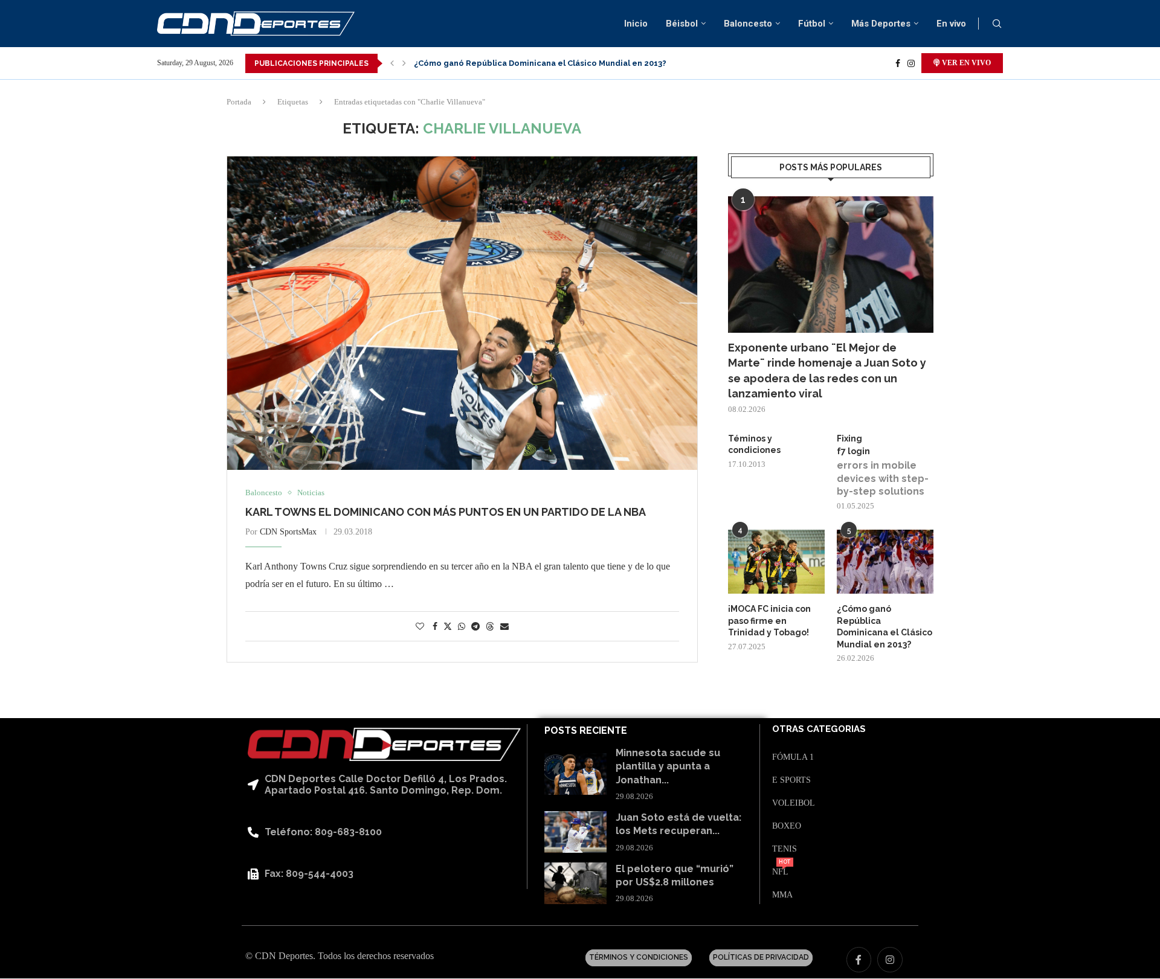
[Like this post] (420, 627)
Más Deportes (880, 23)
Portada (239, 101)
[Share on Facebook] (435, 627)
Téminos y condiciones (754, 444)
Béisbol (682, 23)
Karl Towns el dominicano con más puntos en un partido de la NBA (445, 512)
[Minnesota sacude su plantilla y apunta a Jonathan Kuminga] (575, 774)
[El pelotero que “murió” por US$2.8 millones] (575, 883)
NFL (780, 872)
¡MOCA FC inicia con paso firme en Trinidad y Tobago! (769, 620)
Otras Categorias (819, 729)
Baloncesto (748, 23)
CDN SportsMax (288, 531)
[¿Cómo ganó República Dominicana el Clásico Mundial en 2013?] (885, 562)
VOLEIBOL (793, 803)
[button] (392, 63)
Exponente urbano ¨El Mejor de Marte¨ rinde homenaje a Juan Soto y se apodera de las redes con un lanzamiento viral (827, 370)
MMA (782, 895)
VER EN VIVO (965, 63)
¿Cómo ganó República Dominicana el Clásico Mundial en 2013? (540, 63)
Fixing (849, 438)
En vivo (951, 23)
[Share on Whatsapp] (461, 627)
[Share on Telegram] (475, 627)
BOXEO (786, 826)
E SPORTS (791, 780)
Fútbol (811, 23)
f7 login (853, 451)
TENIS (784, 849)
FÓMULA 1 (793, 757)
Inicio (636, 23)
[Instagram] (911, 63)
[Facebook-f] (859, 959)
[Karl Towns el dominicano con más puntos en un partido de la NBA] (462, 313)
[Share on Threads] (490, 626)
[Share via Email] (504, 627)
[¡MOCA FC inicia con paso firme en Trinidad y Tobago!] (776, 562)
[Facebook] (898, 63)
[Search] (997, 24)
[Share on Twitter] (447, 626)
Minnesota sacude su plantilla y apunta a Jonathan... (668, 766)
